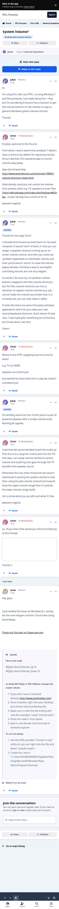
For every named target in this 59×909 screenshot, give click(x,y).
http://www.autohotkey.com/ (35, 698)
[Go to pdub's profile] (4, 51)
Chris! (13, 135)
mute (13, 590)
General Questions (34, 51)
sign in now (18, 810)
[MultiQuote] (4, 125)
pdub (10, 51)
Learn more (6, 5)
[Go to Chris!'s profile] (5, 137)
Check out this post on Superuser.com (22, 632)
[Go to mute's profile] (5, 591)
